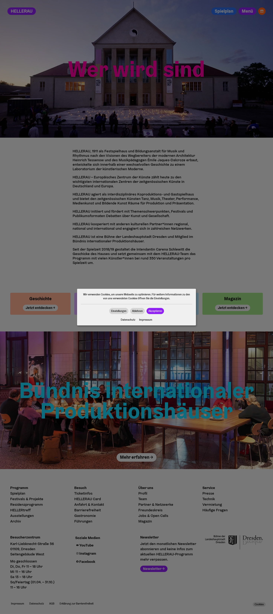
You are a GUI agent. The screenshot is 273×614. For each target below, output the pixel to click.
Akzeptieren (155, 310)
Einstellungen (118, 310)
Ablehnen (137, 310)
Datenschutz (128, 319)
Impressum (145, 319)
